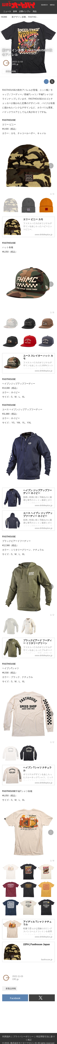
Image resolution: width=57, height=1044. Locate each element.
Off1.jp (15, 64)
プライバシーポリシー (23, 1036)
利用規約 (6, 1036)
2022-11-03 (17, 62)
